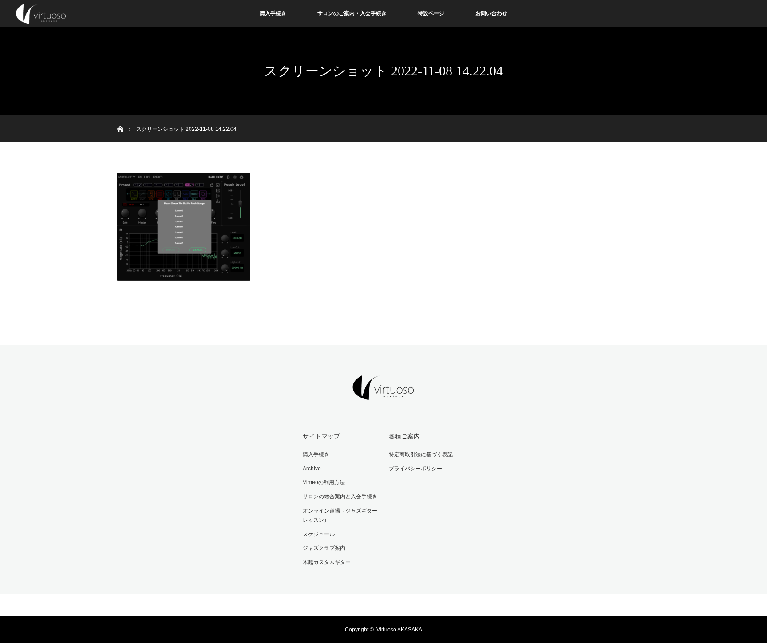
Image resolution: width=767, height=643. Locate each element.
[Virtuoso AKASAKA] (383, 394)
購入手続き (273, 13)
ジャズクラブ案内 (324, 548)
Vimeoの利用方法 (324, 482)
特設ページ (431, 13)
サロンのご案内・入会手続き (352, 13)
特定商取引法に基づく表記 (421, 454)
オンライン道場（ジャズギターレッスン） (340, 516)
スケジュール (319, 534)
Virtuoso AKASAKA (399, 630)
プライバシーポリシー (415, 468)
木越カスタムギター (327, 562)
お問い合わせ (491, 13)
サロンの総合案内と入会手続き (340, 496)
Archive (312, 468)
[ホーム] (120, 118)
